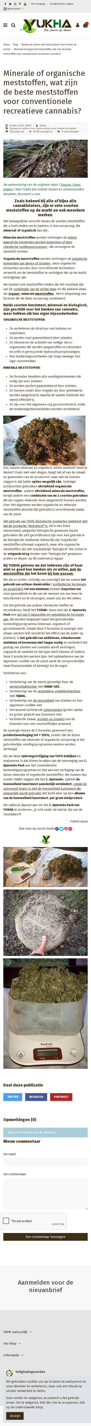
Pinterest (61, 1096)
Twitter (12, 1096)
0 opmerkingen (70, 131)
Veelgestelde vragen (61, 3)
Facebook (36, 1096)
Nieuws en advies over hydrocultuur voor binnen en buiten (43, 128)
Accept (15, 1416)
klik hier (45, 1403)
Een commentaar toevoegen (45, 1237)
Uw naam (9, 1154)
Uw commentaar (14, 1174)
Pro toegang (38, 3)
